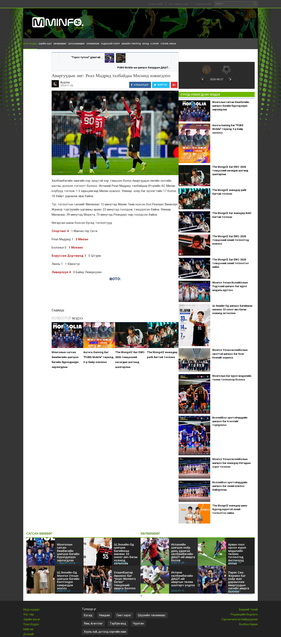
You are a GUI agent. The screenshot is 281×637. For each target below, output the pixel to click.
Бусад (145, 43)
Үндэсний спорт (110, 43)
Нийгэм (28, 629)
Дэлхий (28, 634)
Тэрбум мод (118, 623)
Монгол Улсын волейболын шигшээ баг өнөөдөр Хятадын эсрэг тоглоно (231, 463)
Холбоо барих (248, 624)
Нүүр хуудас (30, 43)
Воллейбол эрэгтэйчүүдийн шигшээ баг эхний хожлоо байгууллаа (229, 486)
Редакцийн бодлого (244, 614)
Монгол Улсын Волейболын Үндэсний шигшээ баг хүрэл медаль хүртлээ (230, 286)
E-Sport (155, 43)
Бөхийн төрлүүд (131, 43)
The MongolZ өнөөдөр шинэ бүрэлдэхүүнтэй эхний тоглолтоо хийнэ (229, 509)
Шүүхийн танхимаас (152, 615)
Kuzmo (65, 82)
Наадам (104, 615)
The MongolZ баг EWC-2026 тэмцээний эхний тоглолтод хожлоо (230, 240)
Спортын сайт (203, 4)
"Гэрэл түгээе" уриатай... (87, 57)
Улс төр (28, 614)
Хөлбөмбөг (59, 43)
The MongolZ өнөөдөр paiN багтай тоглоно (162, 355)
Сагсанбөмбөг (76, 43)
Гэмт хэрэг (124, 615)
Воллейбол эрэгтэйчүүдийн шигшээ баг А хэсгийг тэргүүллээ (229, 421)
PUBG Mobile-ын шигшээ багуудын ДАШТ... (144, 67)
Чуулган (138, 623)
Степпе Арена (168, 43)
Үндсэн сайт (155, 4)
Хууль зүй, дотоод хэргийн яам (105, 631)
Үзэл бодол (31, 624)
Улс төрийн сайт (179, 4)
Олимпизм (92, 43)
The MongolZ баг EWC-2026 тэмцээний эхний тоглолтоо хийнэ (230, 263)
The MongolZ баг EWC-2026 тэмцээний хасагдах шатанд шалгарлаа (130, 360)
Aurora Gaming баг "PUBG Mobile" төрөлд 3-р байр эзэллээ (98, 357)
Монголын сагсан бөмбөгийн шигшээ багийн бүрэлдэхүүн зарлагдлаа (65, 360)
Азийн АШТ (45, 43)
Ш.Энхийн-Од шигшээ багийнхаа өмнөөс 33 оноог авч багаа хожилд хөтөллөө (232, 309)
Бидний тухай (248, 609)
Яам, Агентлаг (93, 623)
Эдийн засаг (31, 619)
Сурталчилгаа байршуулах (240, 619)
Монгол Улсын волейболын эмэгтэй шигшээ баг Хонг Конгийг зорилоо (229, 354)
